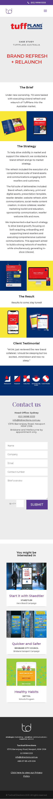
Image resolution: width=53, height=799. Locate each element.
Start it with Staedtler (26, 596)
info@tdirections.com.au (26, 420)
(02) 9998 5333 (38, 2)
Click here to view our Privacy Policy (26, 774)
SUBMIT (37, 505)
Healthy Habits (26, 692)
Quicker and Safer (26, 644)
